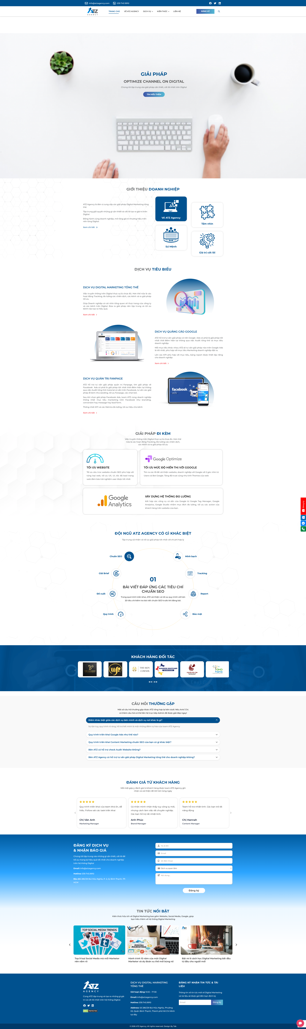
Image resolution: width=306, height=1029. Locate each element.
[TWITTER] (215, 3)
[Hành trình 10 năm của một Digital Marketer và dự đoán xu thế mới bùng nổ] (99, 940)
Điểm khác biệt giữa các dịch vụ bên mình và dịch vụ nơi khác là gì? (125, 720)
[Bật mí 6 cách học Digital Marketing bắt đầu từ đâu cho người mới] (153, 940)
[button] (75, 670)
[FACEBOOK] (210, 3)
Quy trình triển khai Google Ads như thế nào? (113, 735)
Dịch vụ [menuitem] (147, 11)
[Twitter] (88, 1005)
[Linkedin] (92, 1005)
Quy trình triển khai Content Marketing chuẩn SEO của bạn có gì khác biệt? (129, 742)
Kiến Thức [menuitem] (162, 11)
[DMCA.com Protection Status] (90, 1010)
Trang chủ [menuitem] (114, 11)
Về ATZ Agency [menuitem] (131, 11)
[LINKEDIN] (219, 3)
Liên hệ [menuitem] (177, 11)
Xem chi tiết (89, 227)
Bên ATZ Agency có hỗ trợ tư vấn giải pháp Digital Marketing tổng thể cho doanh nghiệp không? (141, 757)
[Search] (219, 11)
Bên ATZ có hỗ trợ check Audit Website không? (114, 750)
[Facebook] (84, 1005)
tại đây (134, 1014)
